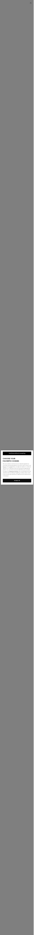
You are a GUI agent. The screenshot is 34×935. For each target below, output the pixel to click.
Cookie (10, 466)
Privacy (4, 466)
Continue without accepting (17, 453)
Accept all (17, 480)
